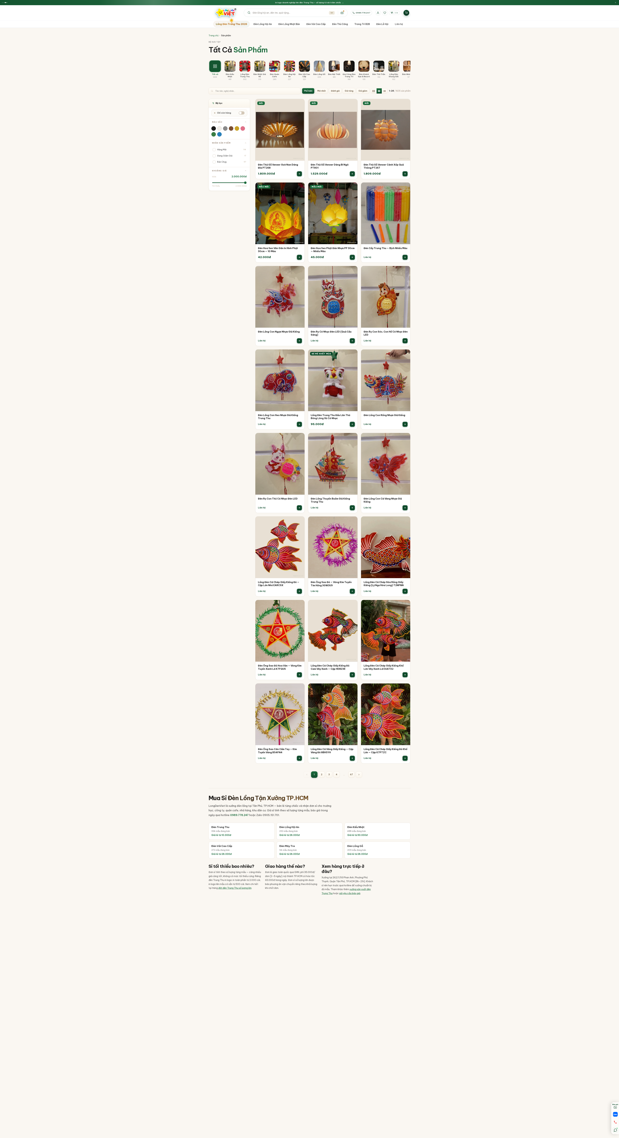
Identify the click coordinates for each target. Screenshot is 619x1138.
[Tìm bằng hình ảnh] (342, 13)
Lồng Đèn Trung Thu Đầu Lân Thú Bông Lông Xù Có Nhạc (330, 417)
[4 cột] (384, 91)
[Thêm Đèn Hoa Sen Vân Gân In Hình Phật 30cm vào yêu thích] (300, 187)
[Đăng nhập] (378, 13)
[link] (280, 139)
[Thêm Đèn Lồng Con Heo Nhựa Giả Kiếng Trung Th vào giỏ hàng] (299, 424)
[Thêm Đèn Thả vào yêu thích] (300, 103)
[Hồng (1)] (242, 128)
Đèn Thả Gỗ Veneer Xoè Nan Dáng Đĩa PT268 (278, 166)
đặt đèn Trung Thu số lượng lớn (234, 888)
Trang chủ (213, 35)
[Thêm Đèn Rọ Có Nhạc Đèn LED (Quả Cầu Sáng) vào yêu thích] (353, 270)
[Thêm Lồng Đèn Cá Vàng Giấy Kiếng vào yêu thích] (353, 688)
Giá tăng (349, 91)
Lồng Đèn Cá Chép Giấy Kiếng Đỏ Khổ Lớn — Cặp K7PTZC (385, 751)
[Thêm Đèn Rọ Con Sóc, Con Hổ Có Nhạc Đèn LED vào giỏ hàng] (405, 340)
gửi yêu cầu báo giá (349, 893)
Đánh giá (335, 91)
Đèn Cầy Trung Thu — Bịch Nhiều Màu (385, 248)
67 (351, 774)
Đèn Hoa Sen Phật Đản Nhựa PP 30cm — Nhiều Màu (333, 250)
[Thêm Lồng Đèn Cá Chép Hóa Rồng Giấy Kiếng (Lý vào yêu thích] (405, 521)
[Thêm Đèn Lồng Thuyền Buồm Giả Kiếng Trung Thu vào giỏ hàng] (352, 507)
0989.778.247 (363, 12)
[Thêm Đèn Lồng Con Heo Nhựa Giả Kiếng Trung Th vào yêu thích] (300, 354)
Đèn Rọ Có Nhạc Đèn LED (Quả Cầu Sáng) (331, 333)
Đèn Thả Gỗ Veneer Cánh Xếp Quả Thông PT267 (384, 166)
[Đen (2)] (213, 128)
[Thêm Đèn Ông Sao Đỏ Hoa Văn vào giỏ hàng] (299, 674)
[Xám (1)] (225, 128)
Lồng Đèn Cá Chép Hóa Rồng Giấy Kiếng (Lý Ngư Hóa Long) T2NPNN (384, 584)
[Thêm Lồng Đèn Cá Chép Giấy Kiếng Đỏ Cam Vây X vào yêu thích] (353, 604)
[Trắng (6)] (219, 128)
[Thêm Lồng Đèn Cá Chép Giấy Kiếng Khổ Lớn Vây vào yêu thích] (405, 604)
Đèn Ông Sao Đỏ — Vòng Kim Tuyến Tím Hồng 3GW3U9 (331, 584)
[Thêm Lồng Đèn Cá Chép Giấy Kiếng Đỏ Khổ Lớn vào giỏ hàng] (405, 758)
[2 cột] (373, 91)
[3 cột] (379, 91)
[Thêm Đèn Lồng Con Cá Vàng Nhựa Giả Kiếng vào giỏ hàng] (405, 507)
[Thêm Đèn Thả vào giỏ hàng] (299, 173)
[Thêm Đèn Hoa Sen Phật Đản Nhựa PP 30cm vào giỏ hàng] (352, 257)
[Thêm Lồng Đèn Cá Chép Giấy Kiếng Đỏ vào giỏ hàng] (299, 591)
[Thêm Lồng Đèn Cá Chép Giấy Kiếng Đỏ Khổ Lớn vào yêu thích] (405, 688)
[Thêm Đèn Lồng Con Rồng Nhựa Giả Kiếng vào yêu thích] (405, 354)
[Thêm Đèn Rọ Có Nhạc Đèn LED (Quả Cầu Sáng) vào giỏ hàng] (352, 340)
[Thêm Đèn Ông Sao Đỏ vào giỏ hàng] (352, 591)
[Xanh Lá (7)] (213, 134)
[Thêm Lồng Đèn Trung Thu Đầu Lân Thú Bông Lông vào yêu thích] (353, 354)
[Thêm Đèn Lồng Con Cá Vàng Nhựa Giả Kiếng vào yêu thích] (405, 437)
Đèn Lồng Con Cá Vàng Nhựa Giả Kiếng (383, 500)
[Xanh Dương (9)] (219, 134)
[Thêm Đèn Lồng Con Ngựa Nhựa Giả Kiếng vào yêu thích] (300, 270)
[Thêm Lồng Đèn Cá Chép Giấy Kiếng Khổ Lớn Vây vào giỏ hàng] (405, 674)
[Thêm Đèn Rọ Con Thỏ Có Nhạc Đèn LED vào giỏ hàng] (299, 507)
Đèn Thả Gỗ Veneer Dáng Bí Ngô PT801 (330, 166)
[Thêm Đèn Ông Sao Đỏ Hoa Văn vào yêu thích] (300, 604)
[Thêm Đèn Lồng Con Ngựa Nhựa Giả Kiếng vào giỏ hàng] (299, 340)
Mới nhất (321, 91)
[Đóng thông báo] (615, 2)
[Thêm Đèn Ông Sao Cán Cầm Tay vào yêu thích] (300, 688)
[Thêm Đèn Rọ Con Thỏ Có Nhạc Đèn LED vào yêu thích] (300, 437)
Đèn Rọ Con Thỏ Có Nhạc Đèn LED (278, 498)
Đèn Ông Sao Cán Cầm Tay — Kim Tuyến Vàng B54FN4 (277, 751)
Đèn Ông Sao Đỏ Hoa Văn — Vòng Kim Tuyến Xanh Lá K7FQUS (279, 667)
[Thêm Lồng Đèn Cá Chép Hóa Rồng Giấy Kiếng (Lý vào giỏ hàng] (405, 591)
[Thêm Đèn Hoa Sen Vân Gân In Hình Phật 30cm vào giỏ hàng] (299, 257)
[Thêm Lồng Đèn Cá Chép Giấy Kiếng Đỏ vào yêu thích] (300, 521)
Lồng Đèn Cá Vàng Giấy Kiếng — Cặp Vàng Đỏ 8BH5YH (332, 751)
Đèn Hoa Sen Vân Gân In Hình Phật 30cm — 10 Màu (278, 250)
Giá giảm (362, 91)
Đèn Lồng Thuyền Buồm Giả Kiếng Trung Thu (330, 500)
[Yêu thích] (385, 13)
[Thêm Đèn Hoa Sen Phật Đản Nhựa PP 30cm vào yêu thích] (353, 187)
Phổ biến (308, 91)
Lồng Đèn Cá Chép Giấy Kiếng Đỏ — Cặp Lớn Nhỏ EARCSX (278, 584)
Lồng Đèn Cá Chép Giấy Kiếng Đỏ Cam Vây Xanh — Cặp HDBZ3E (330, 667)
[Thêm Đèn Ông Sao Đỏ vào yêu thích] (353, 521)
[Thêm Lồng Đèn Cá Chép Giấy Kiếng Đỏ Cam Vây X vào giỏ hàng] (352, 674)
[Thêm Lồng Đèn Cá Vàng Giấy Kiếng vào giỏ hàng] (352, 758)
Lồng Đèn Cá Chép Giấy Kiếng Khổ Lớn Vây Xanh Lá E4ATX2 (384, 667)
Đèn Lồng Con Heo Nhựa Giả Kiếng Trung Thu (278, 417)
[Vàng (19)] (237, 128)
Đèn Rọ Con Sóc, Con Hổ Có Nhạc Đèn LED (386, 333)
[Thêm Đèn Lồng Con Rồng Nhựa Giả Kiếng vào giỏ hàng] (405, 424)
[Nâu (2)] (231, 128)
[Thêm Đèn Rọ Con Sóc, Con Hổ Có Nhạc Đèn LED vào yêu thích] (405, 270)
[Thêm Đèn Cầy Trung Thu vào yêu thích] (405, 187)
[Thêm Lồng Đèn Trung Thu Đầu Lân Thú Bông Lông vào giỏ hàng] (352, 424)
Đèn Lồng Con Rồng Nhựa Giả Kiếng (384, 415)
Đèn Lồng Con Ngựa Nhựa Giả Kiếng (279, 331)
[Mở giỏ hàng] (406, 13)
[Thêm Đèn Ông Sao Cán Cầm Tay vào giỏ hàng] (299, 758)
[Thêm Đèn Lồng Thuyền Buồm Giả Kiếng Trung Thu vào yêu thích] (353, 437)
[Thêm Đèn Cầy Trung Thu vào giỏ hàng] (405, 257)
